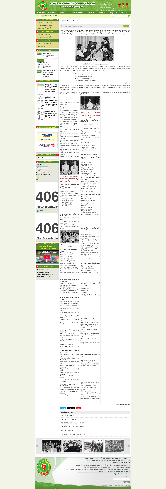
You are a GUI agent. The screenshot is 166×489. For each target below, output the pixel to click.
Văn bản (91, 13)
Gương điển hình (47, 40)
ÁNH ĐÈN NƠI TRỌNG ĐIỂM (68, 419)
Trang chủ (41, 13)
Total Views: (41, 276)
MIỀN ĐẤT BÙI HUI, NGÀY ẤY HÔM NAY (72, 423)
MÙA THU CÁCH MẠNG (67, 430)
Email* (128, 477)
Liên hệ (124, 13)
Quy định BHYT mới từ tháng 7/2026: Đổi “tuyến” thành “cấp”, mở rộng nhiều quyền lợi (51, 88)
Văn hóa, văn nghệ (44, 28)
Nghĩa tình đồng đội (45, 25)
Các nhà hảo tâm (44, 34)
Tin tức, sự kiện (78, 13)
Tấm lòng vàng (47, 31)
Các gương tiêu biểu (45, 43)
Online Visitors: (42, 270)
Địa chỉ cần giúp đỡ (44, 37)
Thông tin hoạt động (45, 23)
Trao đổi (63, 13)
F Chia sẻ (63, 408)
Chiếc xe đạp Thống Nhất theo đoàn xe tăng (72, 434)
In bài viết (126, 26)
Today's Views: (41, 272)
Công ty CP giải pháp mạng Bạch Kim (119, 485)
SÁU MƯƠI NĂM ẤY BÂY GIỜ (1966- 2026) (72, 427)
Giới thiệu (52, 13)
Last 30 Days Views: (43, 274)
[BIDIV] (47, 143)
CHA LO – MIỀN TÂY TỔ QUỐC (69, 415)
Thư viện (102, 13)
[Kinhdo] (47, 138)
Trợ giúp (113, 13)
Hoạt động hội (47, 20)
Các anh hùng (42, 46)
